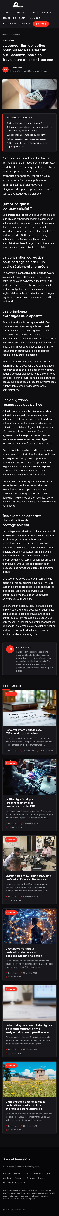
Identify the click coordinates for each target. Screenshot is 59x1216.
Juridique (34, 18)
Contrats (21, 13)
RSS (23, 1183)
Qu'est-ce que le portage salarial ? (25, 123)
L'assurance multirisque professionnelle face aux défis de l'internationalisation (24, 952)
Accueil (8, 13)
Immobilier (9, 18)
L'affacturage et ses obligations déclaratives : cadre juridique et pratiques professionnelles (25, 1105)
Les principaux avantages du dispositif (27, 135)
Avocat (34, 13)
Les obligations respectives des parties (27, 139)
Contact (41, 24)
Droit (22, 18)
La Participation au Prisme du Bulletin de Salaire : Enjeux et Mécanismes (29, 877)
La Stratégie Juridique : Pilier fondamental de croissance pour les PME (20, 803)
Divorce (47, 13)
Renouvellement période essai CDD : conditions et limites (24, 731)
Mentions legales (10, 1183)
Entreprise (9, 24)
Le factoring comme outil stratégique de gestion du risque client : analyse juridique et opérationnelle (29, 1028)
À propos (24, 24)
